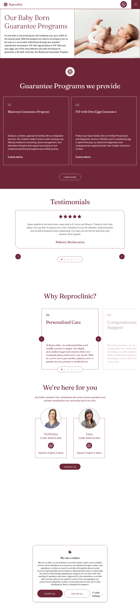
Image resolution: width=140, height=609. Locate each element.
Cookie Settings (96, 594)
